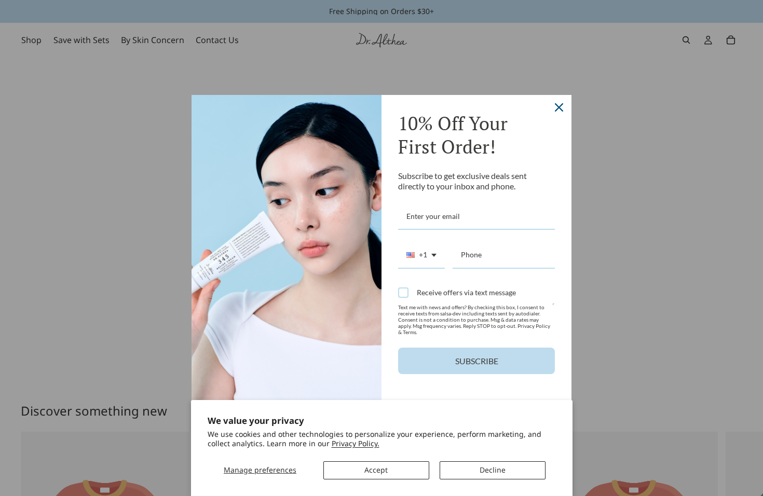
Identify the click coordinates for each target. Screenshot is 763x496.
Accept (376, 470)
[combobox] (421, 255)
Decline (493, 470)
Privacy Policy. (355, 443)
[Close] (559, 107)
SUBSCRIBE (476, 361)
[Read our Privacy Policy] (553, 308)
